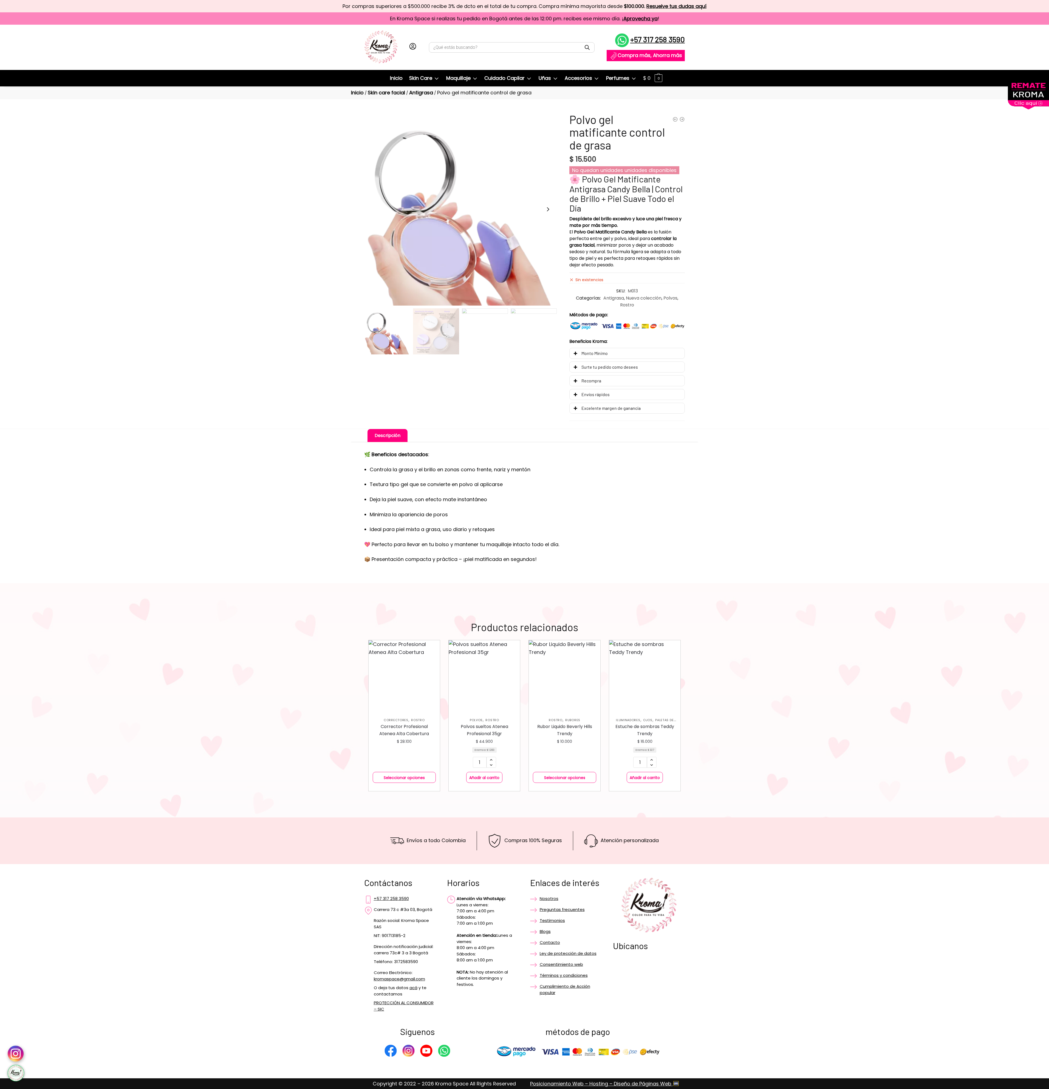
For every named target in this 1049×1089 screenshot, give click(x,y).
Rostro (627, 305)
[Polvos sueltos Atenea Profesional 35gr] (484, 676)
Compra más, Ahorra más (650, 55)
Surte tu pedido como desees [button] (609, 366)
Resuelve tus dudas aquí (676, 6)
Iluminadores (628, 720)
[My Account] (413, 47)
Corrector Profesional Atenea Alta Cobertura (404, 730)
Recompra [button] (591, 380)
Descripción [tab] (387, 435)
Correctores (396, 720)
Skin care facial (386, 92)
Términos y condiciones (564, 975)
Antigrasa (421, 92)
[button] (548, 209)
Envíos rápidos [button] (595, 394)
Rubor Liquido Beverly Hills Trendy (564, 730)
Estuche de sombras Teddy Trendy (644, 730)
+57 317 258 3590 (657, 39)
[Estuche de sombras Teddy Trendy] (644, 676)
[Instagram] (408, 1052)
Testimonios (552, 920)
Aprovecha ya (640, 18)
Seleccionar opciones (404, 777)
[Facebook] (390, 1052)
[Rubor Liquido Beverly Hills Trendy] (564, 676)
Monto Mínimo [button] (594, 353)
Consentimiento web (561, 964)
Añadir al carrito (484, 777)
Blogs (545, 931)
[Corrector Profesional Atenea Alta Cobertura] (404, 676)
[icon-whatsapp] (16, 1073)
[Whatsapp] (444, 1052)
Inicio (357, 92)
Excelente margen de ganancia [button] (611, 408)
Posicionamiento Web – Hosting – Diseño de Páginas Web (601, 1083)
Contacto (550, 942)
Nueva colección (643, 298)
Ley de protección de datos (568, 953)
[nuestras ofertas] (1028, 107)
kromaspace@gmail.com (399, 979)
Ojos (647, 720)
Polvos (670, 298)
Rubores (572, 720)
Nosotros (549, 898)
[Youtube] (426, 1052)
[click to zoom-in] (460, 209)
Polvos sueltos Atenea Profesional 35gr (484, 730)
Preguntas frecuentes (562, 909)
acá (413, 988)
